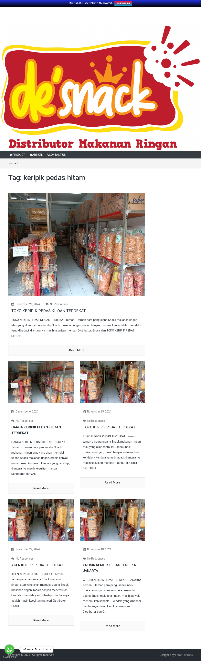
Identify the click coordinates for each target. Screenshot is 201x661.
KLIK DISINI (123, 3)
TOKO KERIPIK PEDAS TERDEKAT (109, 427)
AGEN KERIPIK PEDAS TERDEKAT (37, 565)
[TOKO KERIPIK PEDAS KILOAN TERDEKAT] (76, 244)
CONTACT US (57, 154)
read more (76, 350)
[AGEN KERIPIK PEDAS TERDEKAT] (41, 520)
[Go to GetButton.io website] (9, 657)
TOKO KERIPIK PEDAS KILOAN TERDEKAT (48, 310)
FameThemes (184, 654)
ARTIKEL (37, 154)
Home (12, 163)
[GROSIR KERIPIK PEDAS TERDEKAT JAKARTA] (112, 520)
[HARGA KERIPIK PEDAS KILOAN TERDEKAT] (41, 382)
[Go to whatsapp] (9, 649)
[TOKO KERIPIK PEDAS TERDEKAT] (112, 382)
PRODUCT (19, 154)
